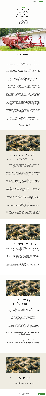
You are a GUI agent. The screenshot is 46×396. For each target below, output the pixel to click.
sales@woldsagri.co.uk (14, 265)
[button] (37, 1)
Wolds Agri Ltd (23, 9)
